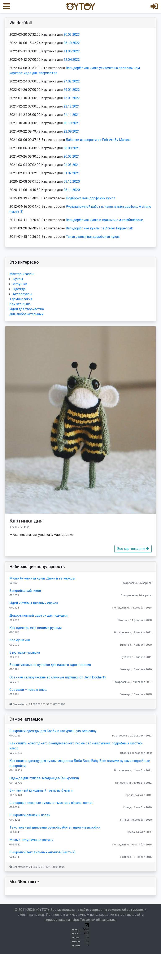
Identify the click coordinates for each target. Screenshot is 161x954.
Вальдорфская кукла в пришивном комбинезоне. (105, 220)
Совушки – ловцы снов (28, 690)
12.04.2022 (72, 60)
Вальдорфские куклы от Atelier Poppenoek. (100, 228)
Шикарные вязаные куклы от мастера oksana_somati (51, 803)
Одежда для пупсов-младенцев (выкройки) (44, 778)
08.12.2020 (72, 181)
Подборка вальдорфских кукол (90, 198)
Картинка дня (26, 524)
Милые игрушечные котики (31, 840)
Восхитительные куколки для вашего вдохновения (50, 665)
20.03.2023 (72, 35)
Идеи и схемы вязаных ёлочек (33, 603)
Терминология (20, 299)
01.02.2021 (72, 173)
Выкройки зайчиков (25, 591)
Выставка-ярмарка (24, 652)
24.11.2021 (72, 115)
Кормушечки (19, 640)
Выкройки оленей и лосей (29, 815)
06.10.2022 (72, 43)
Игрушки (20, 284)
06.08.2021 (72, 148)
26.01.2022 (72, 90)
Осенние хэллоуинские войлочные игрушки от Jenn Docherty (57, 677)
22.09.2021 (72, 131)
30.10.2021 (72, 123)
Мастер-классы (21, 274)
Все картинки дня (131, 549)
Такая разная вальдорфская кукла (92, 237)
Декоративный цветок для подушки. (38, 615)
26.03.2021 (72, 156)
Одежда (19, 289)
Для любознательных (26, 314)
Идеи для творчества (26, 309)
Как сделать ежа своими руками (35, 628)
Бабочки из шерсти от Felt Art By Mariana (98, 140)
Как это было (20, 304)
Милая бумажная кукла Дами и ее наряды (42, 578)
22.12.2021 (72, 106)
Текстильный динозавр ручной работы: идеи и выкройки (54, 827)
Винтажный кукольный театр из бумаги (41, 790)
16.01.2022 (72, 98)
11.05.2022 (72, 51)
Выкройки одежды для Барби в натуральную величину (52, 731)
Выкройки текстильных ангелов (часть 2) (42, 852)
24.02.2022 (72, 81)
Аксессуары (22, 294)
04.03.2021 (72, 165)
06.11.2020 (72, 190)
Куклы (18, 279)
